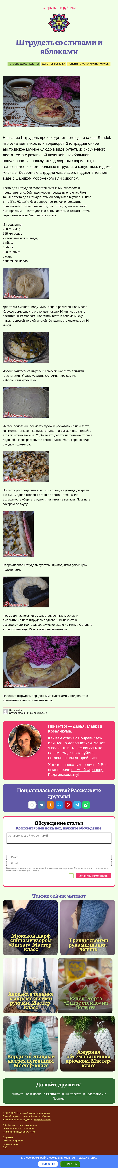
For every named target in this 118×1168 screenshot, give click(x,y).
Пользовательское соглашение (18, 1128)
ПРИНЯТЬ (70, 1163)
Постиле (59, 1098)
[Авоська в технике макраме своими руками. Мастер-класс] (30, 985)
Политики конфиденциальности (22, 870)
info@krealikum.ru (42, 1119)
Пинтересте (73, 1094)
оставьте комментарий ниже (73, 758)
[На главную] (59, 31)
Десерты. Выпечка (53, 64)
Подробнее (48, 1163)
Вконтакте (53, 1094)
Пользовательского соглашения (90, 868)
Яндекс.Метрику (86, 1157)
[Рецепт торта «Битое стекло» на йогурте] (85, 985)
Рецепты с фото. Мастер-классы (89, 64)
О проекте (8, 1137)
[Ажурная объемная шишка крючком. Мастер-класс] (87, 1043)
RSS (5, 1147)
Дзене (37, 1094)
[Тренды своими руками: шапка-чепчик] (87, 927)
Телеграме (93, 1094)
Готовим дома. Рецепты (24, 64)
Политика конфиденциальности (19, 1132)
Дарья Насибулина (40, 1116)
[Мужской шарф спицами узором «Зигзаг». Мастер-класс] (30, 927)
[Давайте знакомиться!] (24, 741)
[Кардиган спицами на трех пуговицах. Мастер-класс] (30, 1043)
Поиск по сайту (10, 1144)
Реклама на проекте (13, 1140)
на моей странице (87, 770)
